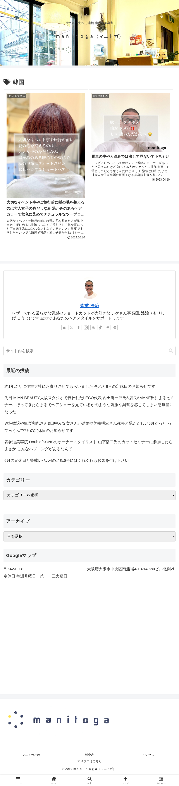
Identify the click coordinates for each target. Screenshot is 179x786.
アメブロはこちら (89, 761)
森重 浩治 (89, 305)
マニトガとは (31, 755)
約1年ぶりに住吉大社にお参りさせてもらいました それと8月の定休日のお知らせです (79, 386)
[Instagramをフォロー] (86, 327)
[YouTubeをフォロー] (93, 327)
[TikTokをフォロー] (100, 327)
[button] (171, 350)
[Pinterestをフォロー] (107, 327)
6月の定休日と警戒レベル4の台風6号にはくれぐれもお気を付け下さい (66, 460)
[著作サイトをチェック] (64, 327)
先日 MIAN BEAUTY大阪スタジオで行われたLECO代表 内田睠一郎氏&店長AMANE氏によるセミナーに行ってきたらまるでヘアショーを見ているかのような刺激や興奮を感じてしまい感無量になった (89, 405)
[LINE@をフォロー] (115, 327)
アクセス (148, 755)
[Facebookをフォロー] (78, 327)
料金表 (89, 755)
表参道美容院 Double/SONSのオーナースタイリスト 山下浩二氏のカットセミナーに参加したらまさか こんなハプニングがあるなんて (88, 445)
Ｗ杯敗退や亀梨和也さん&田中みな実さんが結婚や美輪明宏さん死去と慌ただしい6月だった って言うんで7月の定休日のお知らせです (87, 427)
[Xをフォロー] (71, 327)
